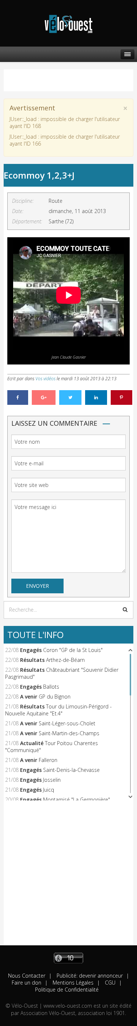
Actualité (31, 743)
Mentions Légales (72, 982)
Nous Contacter (26, 975)
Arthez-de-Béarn (65, 659)
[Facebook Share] (17, 397)
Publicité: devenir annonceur (89, 975)
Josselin (52, 779)
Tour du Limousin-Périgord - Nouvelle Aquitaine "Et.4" (58, 710)
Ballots (51, 686)
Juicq (48, 789)
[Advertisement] (68, 876)
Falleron (48, 759)
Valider (125, 609)
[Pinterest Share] (121, 397)
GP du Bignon (55, 696)
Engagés (31, 649)
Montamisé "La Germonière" (76, 799)
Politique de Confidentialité (67, 989)
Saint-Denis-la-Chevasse (71, 769)
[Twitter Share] (70, 397)
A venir (28, 696)
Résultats (32, 659)
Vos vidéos (45, 378)
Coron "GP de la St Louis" (73, 649)
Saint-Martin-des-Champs (69, 733)
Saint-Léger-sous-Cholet (67, 723)
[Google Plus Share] (44, 397)
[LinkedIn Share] (96, 397)
